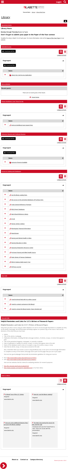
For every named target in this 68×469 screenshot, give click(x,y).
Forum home (35, 97)
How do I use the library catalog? (43, 394)
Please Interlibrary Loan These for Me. (13, 101)
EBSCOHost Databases (18, 209)
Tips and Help (5, 318)
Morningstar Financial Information (21, 228)
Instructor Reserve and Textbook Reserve (13, 134)
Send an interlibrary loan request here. (22, 125)
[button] (8, 51)
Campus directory (36, 459)
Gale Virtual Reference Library (19, 214)
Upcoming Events (7, 25)
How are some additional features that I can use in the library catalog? (16, 423)
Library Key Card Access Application (21, 75)
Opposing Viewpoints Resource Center (22, 248)
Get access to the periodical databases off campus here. (27, 200)
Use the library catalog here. (19, 195)
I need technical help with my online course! (23, 299)
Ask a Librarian (6, 84)
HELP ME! (4, 276)
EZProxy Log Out (16, 267)
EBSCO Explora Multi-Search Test (20, 262)
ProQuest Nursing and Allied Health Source (23, 252)
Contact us (24, 459)
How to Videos (6, 375)
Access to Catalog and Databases (11, 171)
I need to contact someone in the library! (23, 304)
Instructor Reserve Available (19, 162)
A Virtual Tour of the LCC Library (14, 394)
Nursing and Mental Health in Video (21, 238)
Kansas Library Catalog (17, 224)
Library (33, 12)
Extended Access (6, 47)
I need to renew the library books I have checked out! (26, 309)
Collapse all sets (61, 55)
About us (15, 459)
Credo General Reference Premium (21, 204)
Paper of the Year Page (53, 38)
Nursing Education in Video (19, 243)
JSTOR (13, 219)
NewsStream (15, 233)
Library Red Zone (40, 12)
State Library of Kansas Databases (21, 257)
